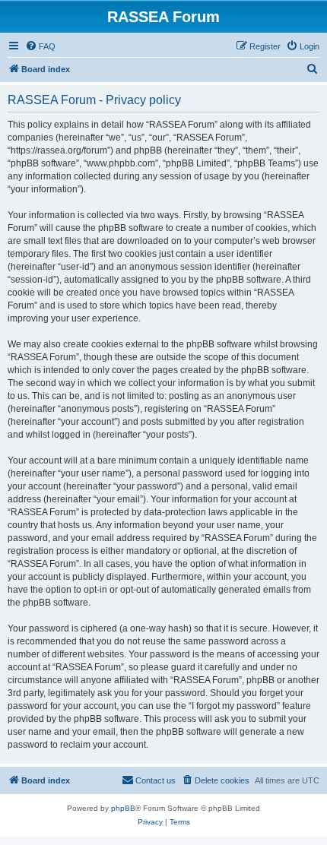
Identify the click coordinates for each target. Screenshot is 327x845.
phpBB (123, 808)
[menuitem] (40, 46)
